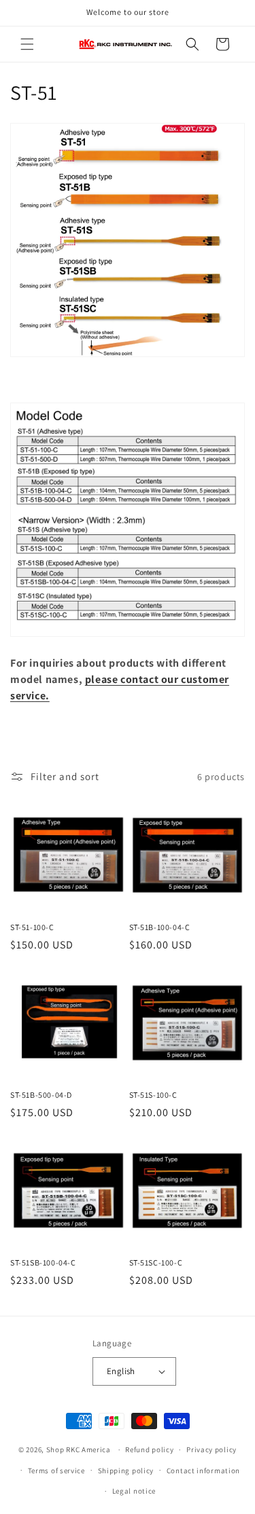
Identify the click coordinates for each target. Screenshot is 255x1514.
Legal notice (134, 1491)
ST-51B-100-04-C (159, 927)
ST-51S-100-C (153, 1095)
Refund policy (149, 1449)
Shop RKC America (78, 1449)
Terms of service (56, 1470)
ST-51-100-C (32, 927)
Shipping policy (126, 1470)
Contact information (203, 1470)
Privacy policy (211, 1449)
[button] (27, 44)
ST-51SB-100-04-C (43, 1262)
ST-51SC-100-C (156, 1262)
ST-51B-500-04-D (41, 1095)
